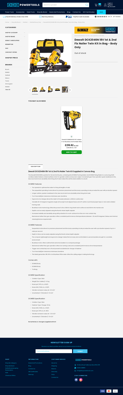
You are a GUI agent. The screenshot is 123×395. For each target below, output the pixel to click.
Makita (7, 72)
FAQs (53, 374)
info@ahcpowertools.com (85, 371)
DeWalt (7, 75)
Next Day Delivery (48, 17)
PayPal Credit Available (81, 17)
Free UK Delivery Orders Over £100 (17, 17)
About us (54, 363)
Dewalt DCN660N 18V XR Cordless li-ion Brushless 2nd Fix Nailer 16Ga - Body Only (72, 142)
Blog (29, 366)
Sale (6, 48)
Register (110, 5)
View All (7, 89)
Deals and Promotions (57, 12)
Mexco (7, 78)
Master (7, 87)
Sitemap (31, 374)
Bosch (7, 69)
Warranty (54, 372)
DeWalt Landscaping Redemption (12, 42)
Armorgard (8, 84)
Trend (7, 81)
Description (35, 166)
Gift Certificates (33, 372)
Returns (53, 369)
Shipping (54, 366)
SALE (101, 12)
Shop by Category (11, 32)
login (109, 3)
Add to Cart (71, 152)
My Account (111, 6)
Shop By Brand (10, 36)
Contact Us (31, 369)
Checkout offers (11, 52)
